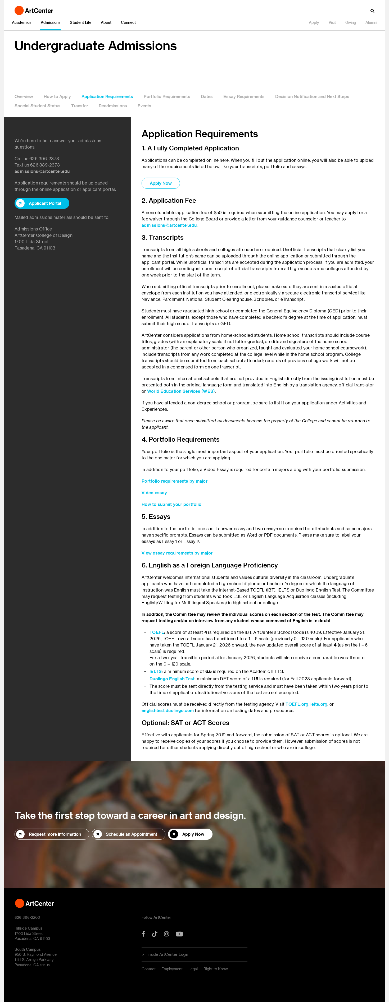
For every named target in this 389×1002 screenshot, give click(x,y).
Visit (332, 22)
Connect (128, 22)
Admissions (50, 22)
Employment (172, 969)
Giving (350, 22)
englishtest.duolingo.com (168, 710)
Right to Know (215, 969)
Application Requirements (107, 96)
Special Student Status (38, 105)
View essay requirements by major (177, 552)
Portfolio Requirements (167, 96)
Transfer (79, 105)
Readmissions (113, 105)
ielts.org (318, 704)
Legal (193, 969)
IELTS (156, 671)
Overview (24, 96)
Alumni (371, 22)
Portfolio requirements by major (174, 480)
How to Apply (57, 96)
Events (144, 105)
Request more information (55, 834)
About (106, 22)
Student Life (80, 22)
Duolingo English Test (172, 678)
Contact (149, 969)
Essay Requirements (244, 96)
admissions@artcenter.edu (42, 171)
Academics (21, 22)
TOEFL (157, 632)
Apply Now (161, 183)
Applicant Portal (45, 203)
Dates (207, 96)
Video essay (154, 492)
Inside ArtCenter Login (167, 954)
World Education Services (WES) (181, 391)
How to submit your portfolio (171, 504)
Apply (314, 22)
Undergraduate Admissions (96, 45)
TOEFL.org (297, 704)
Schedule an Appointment (131, 834)
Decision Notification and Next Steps (312, 96)
